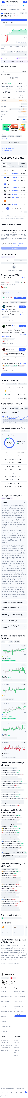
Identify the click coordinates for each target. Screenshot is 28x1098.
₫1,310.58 (9, 873)
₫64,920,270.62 (11, 879)
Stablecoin (4, 136)
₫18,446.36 (13, 845)
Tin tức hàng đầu (5, 1001)
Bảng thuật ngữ (4, 1050)
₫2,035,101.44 (12, 886)
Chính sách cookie (18, 1004)
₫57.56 (10, 869)
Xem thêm (24, 277)
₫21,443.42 (10, 837)
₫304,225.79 (11, 892)
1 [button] (7, 208)
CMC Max (3, 999)
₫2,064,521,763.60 (11, 871)
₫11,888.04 (10, 830)
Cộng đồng (16, 1042)
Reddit (15, 1052)
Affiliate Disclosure (17, 219)
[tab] (15, 52)
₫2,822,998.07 (14, 852)
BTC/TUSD (14, 194)
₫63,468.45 (13, 901)
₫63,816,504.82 (11, 815)
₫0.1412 (10, 821)
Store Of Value (18, 136)
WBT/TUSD (15, 197)
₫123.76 (10, 903)
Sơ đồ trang (4, 1031)
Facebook (16, 1050)
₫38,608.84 (11, 832)
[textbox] (15, 294)
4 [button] (15, 208)
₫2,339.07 (8, 888)
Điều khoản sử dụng (18, 994)
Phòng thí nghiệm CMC (6, 996)
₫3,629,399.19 (11, 834)
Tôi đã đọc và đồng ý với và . (14, 244)
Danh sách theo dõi (5, 1024)
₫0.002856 (12, 847)
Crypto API (3, 1006)
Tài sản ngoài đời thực (6, 1011)
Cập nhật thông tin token (9, 148)
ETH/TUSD (14, 204)
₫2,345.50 (11, 897)
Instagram (16, 1047)
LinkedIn (16, 1055)
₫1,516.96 (13, 843)
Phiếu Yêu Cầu (4, 1042)
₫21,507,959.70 (11, 884)
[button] (5, 208)
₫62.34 (10, 849)
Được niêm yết (4, 1040)
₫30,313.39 (11, 839)
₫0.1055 (9, 895)
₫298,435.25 (11, 819)
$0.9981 (12, 917)
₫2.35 (9, 858)
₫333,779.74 (14, 856)
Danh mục (3, 1021)
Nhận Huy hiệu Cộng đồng (9, 152)
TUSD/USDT (15, 173)
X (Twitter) (16, 1040)
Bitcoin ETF (3, 1004)
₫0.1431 (10, 905)
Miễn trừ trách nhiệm (19, 1009)
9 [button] (20, 208)
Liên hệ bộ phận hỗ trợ (6, 1045)
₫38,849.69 (10, 875)
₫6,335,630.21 (11, 910)
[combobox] (14, 54)
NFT (2, 1019)
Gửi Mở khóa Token (8, 150)
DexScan (3, 1009)
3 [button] (12, 208)
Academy (3, 991)
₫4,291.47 (10, 826)
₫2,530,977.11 (10, 882)
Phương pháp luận (18, 1011)
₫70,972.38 (11, 841)
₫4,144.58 (10, 907)
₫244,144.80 (12, 817)
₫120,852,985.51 (12, 824)
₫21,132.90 (9, 899)
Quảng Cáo (3, 994)
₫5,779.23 (10, 890)
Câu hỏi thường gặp (6, 1047)
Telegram (16, 1045)
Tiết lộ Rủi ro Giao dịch (15, 245)
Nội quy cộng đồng (18, 1006)
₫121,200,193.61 (12, 828)
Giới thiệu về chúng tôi (19, 991)
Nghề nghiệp (17, 1014)
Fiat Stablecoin (11, 136)
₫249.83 (11, 877)
